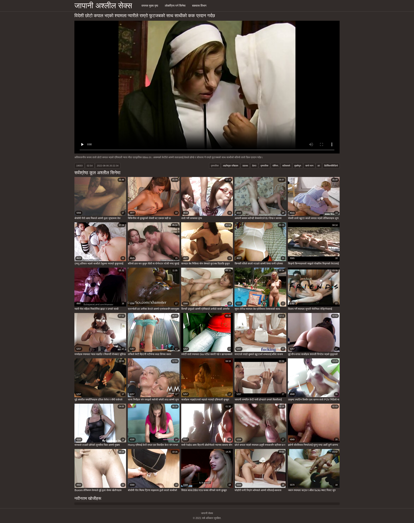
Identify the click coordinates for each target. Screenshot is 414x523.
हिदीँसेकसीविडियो (331, 165)
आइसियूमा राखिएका (230, 165)
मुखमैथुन (297, 165)
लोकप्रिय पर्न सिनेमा (175, 5)
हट (319, 165)
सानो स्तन (309, 165)
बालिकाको (286, 165)
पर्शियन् (275, 165)
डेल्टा (254, 165)
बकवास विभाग (199, 5)
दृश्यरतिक (264, 165)
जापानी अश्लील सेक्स (103, 6)
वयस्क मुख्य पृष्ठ (150, 5)
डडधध (245, 165)
